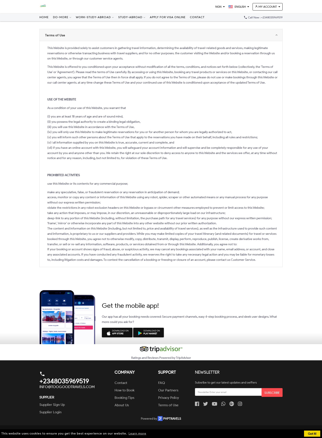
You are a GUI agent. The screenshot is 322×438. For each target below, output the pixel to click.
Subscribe (272, 393)
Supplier (46, 397)
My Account (267, 6)
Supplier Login (50, 412)
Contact (197, 17)
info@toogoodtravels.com (67, 387)
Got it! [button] (312, 434)
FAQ (161, 383)
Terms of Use (168, 405)
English (240, 6)
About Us (122, 405)
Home (44, 17)
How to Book (124, 390)
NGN (218, 6)
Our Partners (168, 390)
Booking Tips (124, 398)
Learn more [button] (137, 433)
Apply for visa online (168, 17)
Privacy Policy (168, 398)
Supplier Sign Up (52, 405)
